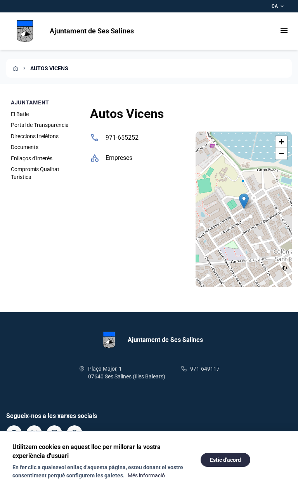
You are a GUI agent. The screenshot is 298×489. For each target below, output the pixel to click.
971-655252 (122, 137)
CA (278, 6)
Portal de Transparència (40, 125)
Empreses (119, 157)
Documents (24, 147)
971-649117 (205, 369)
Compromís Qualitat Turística (35, 173)
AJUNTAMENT (30, 102)
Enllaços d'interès (31, 158)
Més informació (146, 475)
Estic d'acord (225, 460)
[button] (244, 201)
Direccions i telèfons (35, 136)
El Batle (20, 114)
